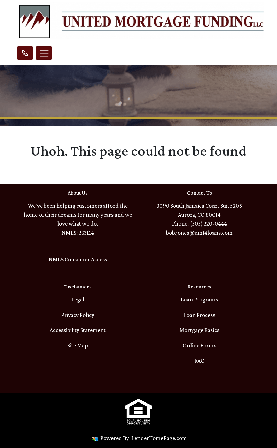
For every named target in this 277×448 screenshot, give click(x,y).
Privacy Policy (77, 314)
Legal (77, 299)
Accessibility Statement (78, 330)
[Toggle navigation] (44, 53)
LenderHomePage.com (159, 438)
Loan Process (199, 314)
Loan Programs (199, 299)
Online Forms (199, 345)
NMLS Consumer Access (78, 259)
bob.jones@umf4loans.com (199, 232)
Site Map (77, 345)
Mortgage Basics (199, 330)
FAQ (199, 360)
